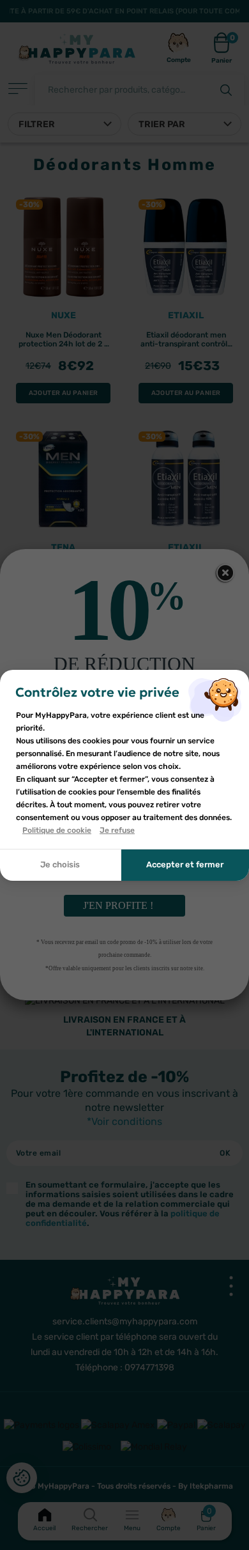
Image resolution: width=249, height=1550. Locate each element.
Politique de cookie (56, 830)
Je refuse (117, 830)
